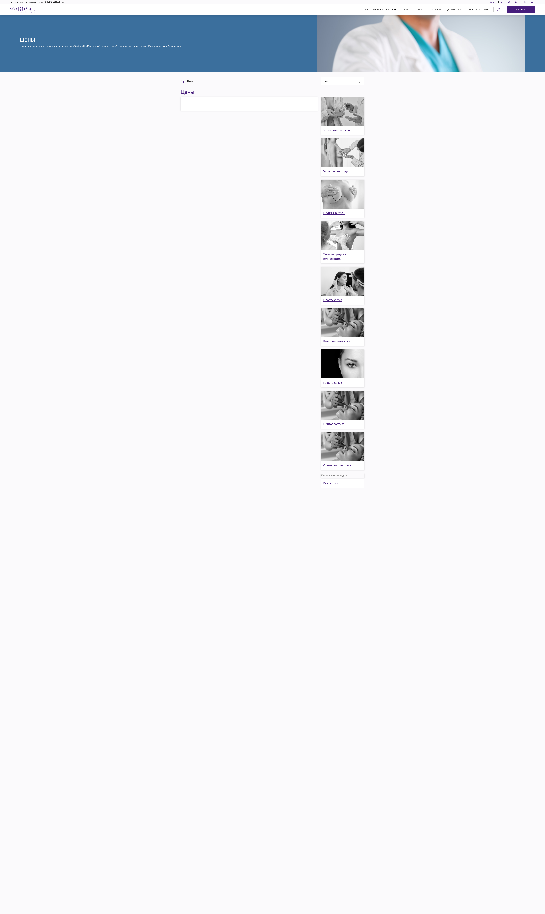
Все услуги (331, 483)
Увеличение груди (335, 171)
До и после (454, 9)
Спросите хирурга (479, 9)
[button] (379, 9)
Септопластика (333, 424)
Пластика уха (332, 299)
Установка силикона (337, 130)
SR (502, 2)
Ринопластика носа (337, 341)
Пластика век (332, 382)
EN (509, 2)
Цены (406, 9)
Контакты (528, 2)
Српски (493, 2)
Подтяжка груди (334, 212)
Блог (517, 2)
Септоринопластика (337, 465)
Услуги (436, 9)
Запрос (521, 9)
